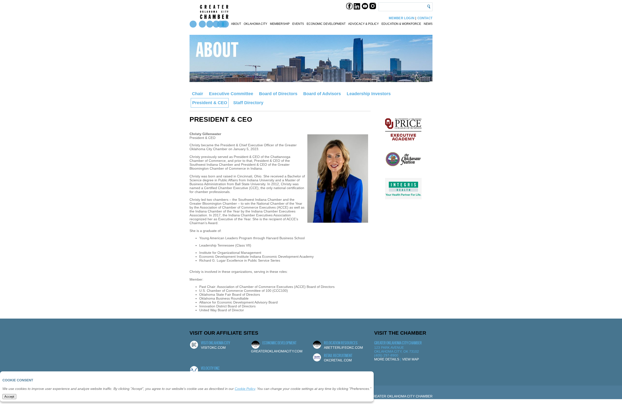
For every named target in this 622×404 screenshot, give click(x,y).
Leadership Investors (369, 93)
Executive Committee (231, 93)
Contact (424, 18)
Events (298, 23)
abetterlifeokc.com (343, 347)
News (428, 23)
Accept (9, 396)
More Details (386, 359)
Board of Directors (278, 93)
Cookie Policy (245, 389)
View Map (410, 359)
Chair (197, 93)
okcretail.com (338, 360)
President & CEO (209, 102)
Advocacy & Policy (363, 23)
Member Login (401, 18)
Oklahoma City (255, 23)
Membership (280, 23)
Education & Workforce (401, 23)
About (236, 23)
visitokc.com (213, 347)
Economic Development (326, 23)
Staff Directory (248, 102)
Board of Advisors (322, 93)
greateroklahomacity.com (276, 351)
